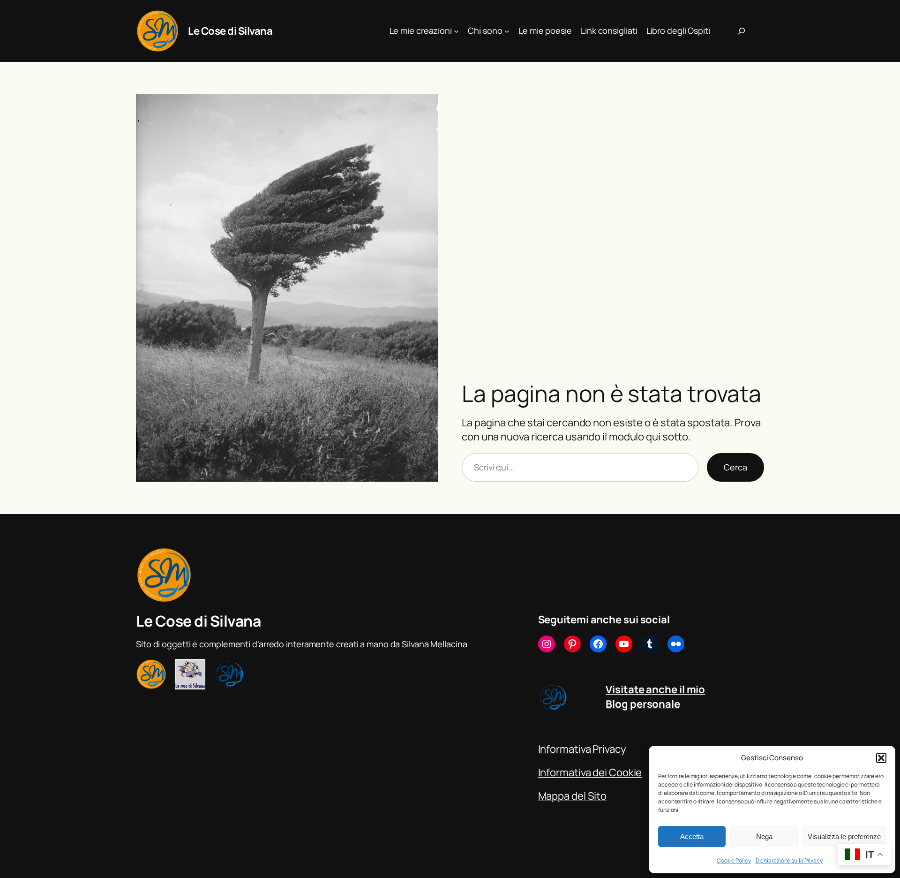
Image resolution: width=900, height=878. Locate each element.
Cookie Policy (734, 860)
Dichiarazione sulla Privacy (789, 860)
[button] (881, 758)
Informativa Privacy (582, 749)
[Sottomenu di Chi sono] (507, 31)
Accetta (692, 836)
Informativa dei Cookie (590, 772)
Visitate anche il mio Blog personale (655, 696)
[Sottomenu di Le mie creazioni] (456, 31)
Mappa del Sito (572, 796)
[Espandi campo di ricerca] (741, 31)
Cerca (735, 467)
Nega (764, 836)
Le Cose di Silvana (230, 31)
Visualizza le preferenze (844, 836)
